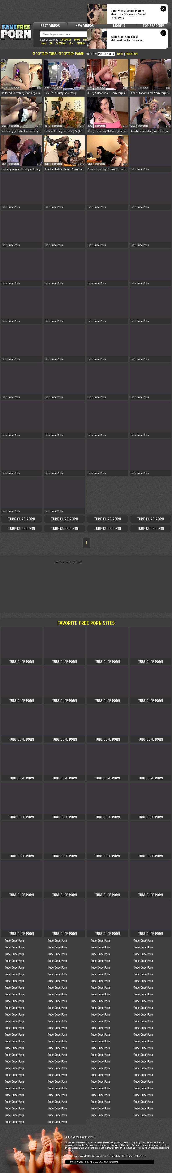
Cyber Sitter (140, 1156)
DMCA (94, 1162)
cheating (61, 43)
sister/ (81, 43)
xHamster (14, 87)
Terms (71, 1162)
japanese (65, 39)
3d (51, 43)
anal (44, 43)
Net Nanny (128, 1156)
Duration (132, 54)
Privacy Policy (83, 1162)
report (39, 88)
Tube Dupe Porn (21, 519)
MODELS (119, 25)
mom (77, 39)
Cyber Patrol (116, 1156)
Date (120, 54)
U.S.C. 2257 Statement (108, 1162)
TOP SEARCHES (154, 25)
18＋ (71, 43)
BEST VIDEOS (50, 25)
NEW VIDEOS (85, 25)
